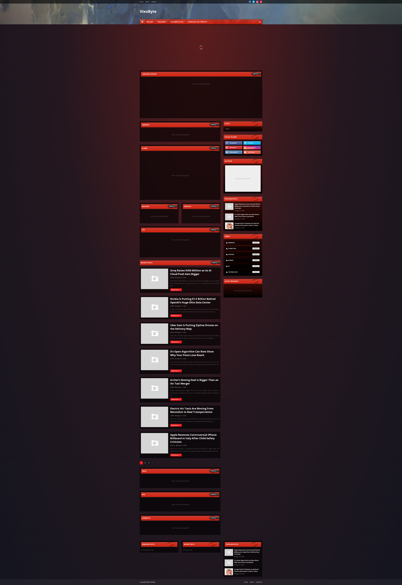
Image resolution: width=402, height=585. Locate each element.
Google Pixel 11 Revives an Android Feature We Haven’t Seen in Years (247, 224)
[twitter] (253, 1)
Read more (175, 290)
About (147, 2)
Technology (241, 272)
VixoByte (152, 582)
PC (241, 266)
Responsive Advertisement (242, 178)
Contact (153, 2)
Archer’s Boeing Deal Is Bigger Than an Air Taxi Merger (194, 381)
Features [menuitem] (149, 22)
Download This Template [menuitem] (197, 22)
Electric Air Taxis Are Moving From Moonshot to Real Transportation (191, 410)
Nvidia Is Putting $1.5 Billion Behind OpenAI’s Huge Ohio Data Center (193, 300)
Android (241, 243)
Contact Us (259, 582)
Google (241, 254)
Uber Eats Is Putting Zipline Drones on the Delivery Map (194, 326)
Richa (173, 445)
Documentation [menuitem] (177, 22)
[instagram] (257, 1)
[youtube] (252, 152)
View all (255, 74)
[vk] (233, 152)
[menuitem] (142, 21)
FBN (173, 277)
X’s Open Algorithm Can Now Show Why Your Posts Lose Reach (192, 353)
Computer (241, 248)
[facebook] (250, 1)
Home (141, 2)
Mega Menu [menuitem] (162, 22)
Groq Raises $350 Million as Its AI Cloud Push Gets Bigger (190, 272)
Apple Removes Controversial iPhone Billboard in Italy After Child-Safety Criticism (193, 438)
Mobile (241, 260)
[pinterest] (261, 1)
